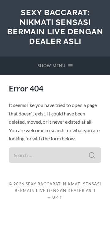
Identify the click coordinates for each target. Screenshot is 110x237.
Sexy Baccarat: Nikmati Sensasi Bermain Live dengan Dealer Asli (55, 27)
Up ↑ (57, 197)
